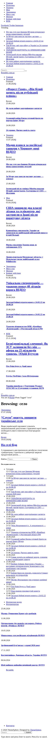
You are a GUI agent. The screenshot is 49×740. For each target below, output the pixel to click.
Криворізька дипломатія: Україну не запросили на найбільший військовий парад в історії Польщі (26, 232)
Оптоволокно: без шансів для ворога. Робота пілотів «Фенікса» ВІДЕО (21, 624)
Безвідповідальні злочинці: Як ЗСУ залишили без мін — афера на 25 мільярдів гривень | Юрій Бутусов (27, 348)
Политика (10, 5)
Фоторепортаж (12, 604)
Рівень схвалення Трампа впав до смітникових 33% (21, 246)
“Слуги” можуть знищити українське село (18, 419)
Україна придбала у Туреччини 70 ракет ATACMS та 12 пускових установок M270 (25, 387)
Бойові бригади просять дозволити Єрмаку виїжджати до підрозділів (27, 574)
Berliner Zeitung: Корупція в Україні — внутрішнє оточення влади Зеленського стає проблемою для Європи (25, 566)
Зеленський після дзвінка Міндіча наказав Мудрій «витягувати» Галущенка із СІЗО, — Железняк (25, 56)
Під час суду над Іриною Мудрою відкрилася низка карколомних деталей (25, 33)
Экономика (11, 12)
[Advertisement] (24, 697)
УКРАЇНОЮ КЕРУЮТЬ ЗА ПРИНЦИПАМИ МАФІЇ (20, 499)
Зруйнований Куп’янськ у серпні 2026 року (20, 645)
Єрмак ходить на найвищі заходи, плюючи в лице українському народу (26, 558)
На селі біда (9, 444)
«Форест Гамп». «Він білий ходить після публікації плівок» (24, 92)
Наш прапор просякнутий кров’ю (25, 591)
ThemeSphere (35, 730)
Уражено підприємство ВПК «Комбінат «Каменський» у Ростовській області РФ (24, 327)
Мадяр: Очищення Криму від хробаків (18, 613)
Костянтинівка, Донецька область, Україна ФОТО (24, 655)
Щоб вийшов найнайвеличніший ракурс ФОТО (23, 665)
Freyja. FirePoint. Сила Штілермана (22, 376)
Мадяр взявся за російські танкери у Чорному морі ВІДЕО (24, 148)
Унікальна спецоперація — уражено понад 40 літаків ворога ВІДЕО (24, 286)
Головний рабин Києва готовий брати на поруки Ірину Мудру (24, 119)
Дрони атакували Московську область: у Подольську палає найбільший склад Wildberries (24, 259)
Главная (9, 3)
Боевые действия (13, 19)
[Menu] (2, 393)
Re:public (10, 670)
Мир (8, 10)
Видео (3, 437)
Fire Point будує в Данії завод (19, 366)
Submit (28, 732)
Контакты (10, 726)
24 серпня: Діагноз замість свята (20, 130)
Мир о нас (10, 14)
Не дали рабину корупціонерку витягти (23, 61)
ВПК (8, 21)
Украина (9, 8)
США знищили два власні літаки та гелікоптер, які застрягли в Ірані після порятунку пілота (24, 213)
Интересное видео (14, 602)
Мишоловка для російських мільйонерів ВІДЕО (23, 635)
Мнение (9, 17)
